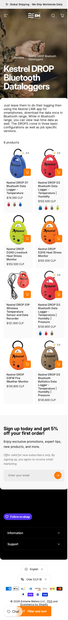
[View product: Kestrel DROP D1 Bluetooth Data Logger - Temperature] (27, 172)
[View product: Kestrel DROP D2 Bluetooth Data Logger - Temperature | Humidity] (58, 172)
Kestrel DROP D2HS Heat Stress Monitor (49, 252)
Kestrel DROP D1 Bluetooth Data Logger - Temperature (17, 188)
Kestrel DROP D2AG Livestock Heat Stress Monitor (17, 254)
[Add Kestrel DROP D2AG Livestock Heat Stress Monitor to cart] (27, 238)
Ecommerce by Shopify (32, 598)
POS (48, 595)
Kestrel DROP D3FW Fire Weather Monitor (17, 378)
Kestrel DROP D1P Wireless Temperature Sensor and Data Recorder (18, 311)
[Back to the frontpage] (5, 57)
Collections (17, 57)
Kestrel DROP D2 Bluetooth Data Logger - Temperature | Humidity (49, 189)
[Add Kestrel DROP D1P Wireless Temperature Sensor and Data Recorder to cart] (27, 294)
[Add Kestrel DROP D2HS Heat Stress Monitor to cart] (58, 238)
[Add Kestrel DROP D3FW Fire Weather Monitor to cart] (27, 364)
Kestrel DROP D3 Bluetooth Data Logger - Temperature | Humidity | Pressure (49, 313)
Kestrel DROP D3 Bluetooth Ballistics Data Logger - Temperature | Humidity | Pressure (49, 385)
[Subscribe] (57, 475)
